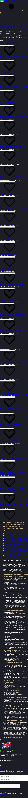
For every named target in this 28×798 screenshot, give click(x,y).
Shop (4, 768)
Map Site (17, 769)
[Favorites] (0, 14)
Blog (14, 768)
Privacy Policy (3, 769)
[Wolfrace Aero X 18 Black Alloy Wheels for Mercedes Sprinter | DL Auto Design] (15, 534)
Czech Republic (22, 26)
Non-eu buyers (19, 768)
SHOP (5, 0)
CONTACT (2, 30)
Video (11, 768)
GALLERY (9, 0)
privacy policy (3, 792)
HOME (1, 29)
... (0, 25)
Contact (25, 768)
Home (1, 37)
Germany (2, 27)
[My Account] (1, 11)
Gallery (8, 768)
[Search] (12, 11)
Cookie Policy (10, 769)
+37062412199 (7, 763)
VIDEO (14, 0)
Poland (2, 26)
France (16, 26)
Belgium (12, 26)
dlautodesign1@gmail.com (10, 765)
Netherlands (7, 26)
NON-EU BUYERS (20, 0)
